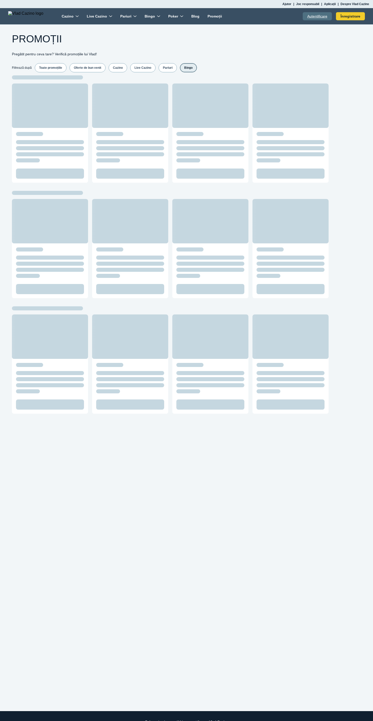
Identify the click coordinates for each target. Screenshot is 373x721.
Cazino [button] (118, 68)
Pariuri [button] (168, 68)
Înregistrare (350, 16)
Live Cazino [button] (142, 68)
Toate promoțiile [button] (50, 68)
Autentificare (317, 16)
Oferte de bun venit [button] (87, 68)
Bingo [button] (188, 68)
